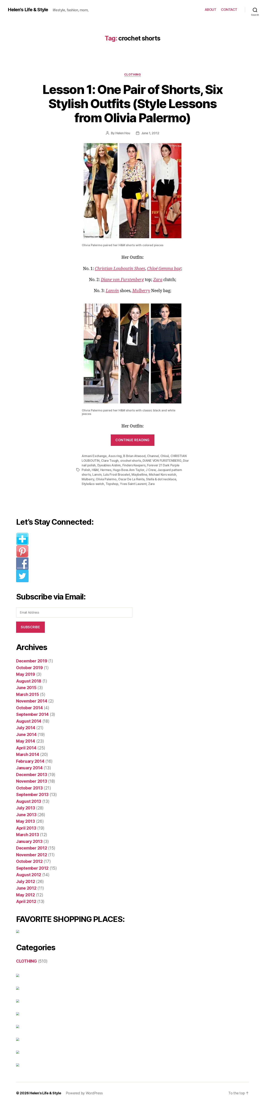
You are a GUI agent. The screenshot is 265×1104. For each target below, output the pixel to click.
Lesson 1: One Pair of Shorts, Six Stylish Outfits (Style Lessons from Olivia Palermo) (132, 103)
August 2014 (28, 721)
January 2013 (29, 841)
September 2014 (32, 714)
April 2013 (26, 828)
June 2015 (26, 687)
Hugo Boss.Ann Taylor (128, 470)
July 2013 (25, 808)
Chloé (164, 456)
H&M (95, 470)
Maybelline (139, 474)
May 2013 (25, 821)
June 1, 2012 (150, 133)
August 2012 (28, 874)
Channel (153, 456)
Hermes (105, 470)
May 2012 (25, 894)
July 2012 (25, 881)
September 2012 (32, 868)
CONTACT (229, 10)
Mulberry (141, 290)
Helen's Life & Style (28, 9)
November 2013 (31, 781)
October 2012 (29, 861)
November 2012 (31, 854)
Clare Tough (110, 461)
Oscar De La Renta (131, 479)
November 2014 (31, 701)
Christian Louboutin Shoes (120, 268)
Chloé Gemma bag (164, 268)
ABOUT (210, 10)
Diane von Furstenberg (122, 279)
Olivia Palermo (106, 479)
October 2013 (29, 788)
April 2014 (26, 747)
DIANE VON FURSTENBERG (162, 461)
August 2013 (28, 801)
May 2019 (25, 674)
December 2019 (31, 661)
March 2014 (27, 754)
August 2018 (28, 681)
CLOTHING (132, 74)
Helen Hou (122, 133)
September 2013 (32, 794)
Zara (157, 279)
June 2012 (26, 888)
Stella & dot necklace (161, 479)
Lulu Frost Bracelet (116, 474)
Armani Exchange (94, 456)
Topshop (112, 484)
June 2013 (26, 814)
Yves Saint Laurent (133, 484)
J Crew (151, 470)
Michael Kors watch (162, 474)
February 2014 (30, 761)
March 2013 (27, 834)
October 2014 (29, 707)
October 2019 (29, 667)
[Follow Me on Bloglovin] (77, 539)
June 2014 (26, 734)
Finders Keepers (133, 465)
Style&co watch (93, 484)
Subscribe (30, 627)
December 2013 (31, 774)
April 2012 (26, 901)
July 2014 (25, 727)
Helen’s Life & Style (45, 1093)
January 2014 (29, 767)
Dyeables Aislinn (109, 465)
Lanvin (112, 290)
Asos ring (115, 456)
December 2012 (31, 848)
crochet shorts (130, 461)
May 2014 (25, 741)
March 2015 (27, 694)
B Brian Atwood (134, 456)
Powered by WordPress (84, 1093)
